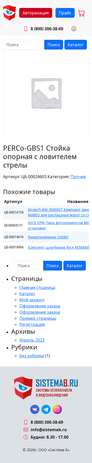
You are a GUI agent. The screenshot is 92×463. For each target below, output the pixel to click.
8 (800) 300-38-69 (47, 29)
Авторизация (35, 13)
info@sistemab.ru (49, 429)
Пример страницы (37, 318)
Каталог (76, 44)
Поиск (54, 44)
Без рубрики (31, 356)
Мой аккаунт (32, 300)
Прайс (65, 13)
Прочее (78, 176)
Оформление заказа (39, 306)
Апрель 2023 (31, 340)
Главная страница (37, 287)
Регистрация (32, 324)
